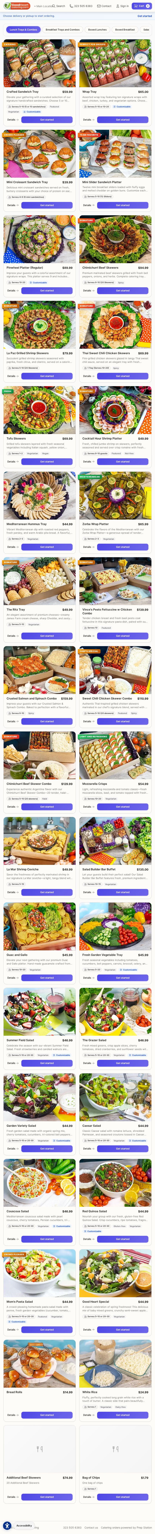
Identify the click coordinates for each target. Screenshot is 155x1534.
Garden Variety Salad (21, 1125)
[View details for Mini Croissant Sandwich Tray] (40, 154)
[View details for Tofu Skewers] (40, 410)
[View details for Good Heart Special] (115, 1273)
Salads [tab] (147, 29)
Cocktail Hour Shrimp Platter (102, 438)
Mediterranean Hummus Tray (27, 524)
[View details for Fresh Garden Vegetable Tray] (115, 926)
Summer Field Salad (20, 1040)
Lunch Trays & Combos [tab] (23, 29)
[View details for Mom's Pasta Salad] (40, 1273)
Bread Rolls (14, 1392)
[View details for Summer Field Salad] (40, 1012)
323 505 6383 (72, 1527)
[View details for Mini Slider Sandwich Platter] (115, 154)
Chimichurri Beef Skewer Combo (29, 784)
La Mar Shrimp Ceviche (23, 869)
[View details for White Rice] (115, 1364)
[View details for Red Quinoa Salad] (115, 1183)
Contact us (91, 1527)
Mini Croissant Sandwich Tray (27, 182)
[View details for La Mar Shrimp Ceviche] (40, 841)
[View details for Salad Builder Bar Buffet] (115, 841)
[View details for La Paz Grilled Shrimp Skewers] (40, 325)
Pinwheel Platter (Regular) (25, 267)
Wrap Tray (89, 91)
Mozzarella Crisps (94, 784)
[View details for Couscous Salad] (40, 1183)
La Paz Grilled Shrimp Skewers (28, 353)
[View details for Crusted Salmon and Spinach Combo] (40, 670)
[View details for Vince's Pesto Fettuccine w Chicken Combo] (115, 581)
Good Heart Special (95, 1301)
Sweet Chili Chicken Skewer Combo (107, 698)
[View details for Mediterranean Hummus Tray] (40, 496)
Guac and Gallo (17, 955)
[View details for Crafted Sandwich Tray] (40, 63)
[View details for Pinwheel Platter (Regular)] (40, 239)
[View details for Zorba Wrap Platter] (115, 496)
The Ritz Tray (16, 609)
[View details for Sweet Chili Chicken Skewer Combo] (115, 670)
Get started (145, 16)
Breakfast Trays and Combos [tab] (63, 29)
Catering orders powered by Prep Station (126, 1527)
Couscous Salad (18, 1211)
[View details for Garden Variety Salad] (40, 1097)
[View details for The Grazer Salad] (115, 1012)
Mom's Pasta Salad (20, 1301)
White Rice (89, 1392)
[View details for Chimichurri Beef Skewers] (115, 239)
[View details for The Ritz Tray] (40, 581)
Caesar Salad (91, 1125)
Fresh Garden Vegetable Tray (102, 955)
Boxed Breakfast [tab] (125, 29)
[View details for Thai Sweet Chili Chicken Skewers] (115, 325)
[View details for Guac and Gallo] (40, 926)
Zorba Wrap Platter (95, 524)
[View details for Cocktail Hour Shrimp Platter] (115, 410)
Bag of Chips (91, 1477)
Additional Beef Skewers (24, 1477)
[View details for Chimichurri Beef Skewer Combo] (40, 755)
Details (11, 119)
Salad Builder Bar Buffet (98, 869)
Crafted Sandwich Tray (23, 91)
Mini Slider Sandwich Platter (102, 182)
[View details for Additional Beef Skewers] (40, 1449)
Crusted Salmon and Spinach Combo (32, 698)
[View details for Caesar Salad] (115, 1097)
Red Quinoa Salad (94, 1211)
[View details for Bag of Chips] (115, 1449)
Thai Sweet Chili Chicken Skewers (106, 353)
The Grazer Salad (94, 1040)
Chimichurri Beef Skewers (100, 267)
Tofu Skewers (16, 438)
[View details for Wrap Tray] (115, 63)
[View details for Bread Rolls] (40, 1364)
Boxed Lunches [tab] (97, 29)
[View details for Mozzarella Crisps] (115, 755)
